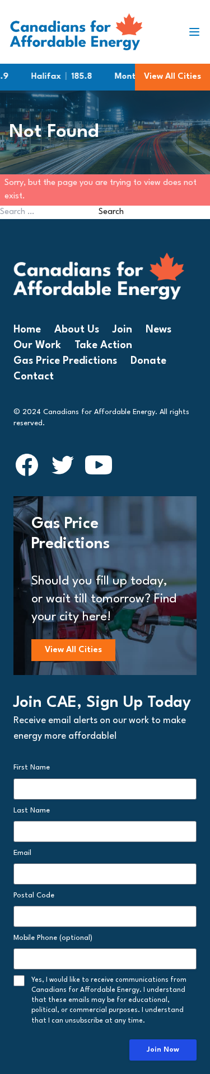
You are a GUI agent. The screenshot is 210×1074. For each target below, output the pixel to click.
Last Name (31, 810)
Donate (148, 361)
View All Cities (172, 77)
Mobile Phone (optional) (52, 938)
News (158, 330)
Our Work (37, 345)
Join (122, 330)
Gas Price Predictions (65, 361)
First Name (31, 767)
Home (27, 330)
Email (22, 853)
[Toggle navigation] (199, 32)
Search (111, 212)
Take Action (103, 345)
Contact (33, 377)
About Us (76, 330)
